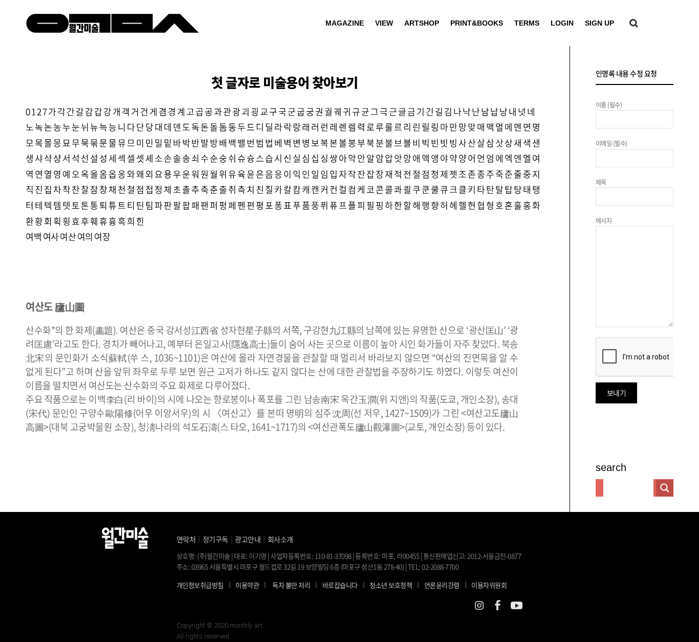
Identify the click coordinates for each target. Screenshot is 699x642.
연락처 (186, 539)
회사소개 (280, 539)
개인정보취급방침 (200, 585)
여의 (85, 236)
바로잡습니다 (340, 585)
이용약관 (247, 585)
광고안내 (247, 539)
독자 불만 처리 (291, 585)
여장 (102, 236)
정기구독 (215, 539)
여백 (33, 236)
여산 (68, 236)
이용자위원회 (489, 585)
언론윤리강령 (445, 585)
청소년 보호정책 (394, 585)
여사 (51, 236)
